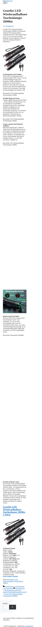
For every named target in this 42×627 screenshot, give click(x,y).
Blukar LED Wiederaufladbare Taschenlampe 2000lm (13, 581)
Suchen (5, 603)
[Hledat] (12, 607)
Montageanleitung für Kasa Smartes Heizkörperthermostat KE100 (14, 591)
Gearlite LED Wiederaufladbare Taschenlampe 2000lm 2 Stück (14, 511)
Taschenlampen (9, 586)
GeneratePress (28, 626)
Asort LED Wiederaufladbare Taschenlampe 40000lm (13, 595)
